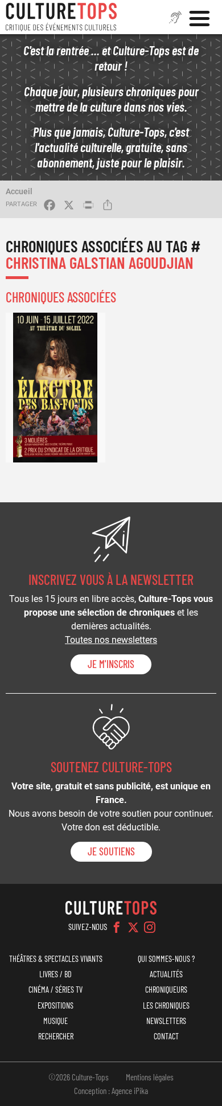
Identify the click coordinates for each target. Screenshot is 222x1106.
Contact (166, 1036)
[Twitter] (133, 927)
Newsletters (166, 1021)
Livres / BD (55, 974)
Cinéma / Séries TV (55, 989)
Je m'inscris (111, 664)
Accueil (19, 191)
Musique (55, 1021)
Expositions (55, 1005)
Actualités (166, 974)
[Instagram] (150, 927)
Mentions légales (150, 1077)
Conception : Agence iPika (111, 1090)
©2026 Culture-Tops (78, 1077)
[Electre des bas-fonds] (55, 387)
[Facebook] (117, 927)
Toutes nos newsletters (111, 639)
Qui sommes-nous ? (166, 959)
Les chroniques (166, 1005)
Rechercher (55, 1036)
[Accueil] (61, 17)
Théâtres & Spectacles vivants (55, 959)
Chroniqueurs (166, 989)
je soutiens (111, 851)
